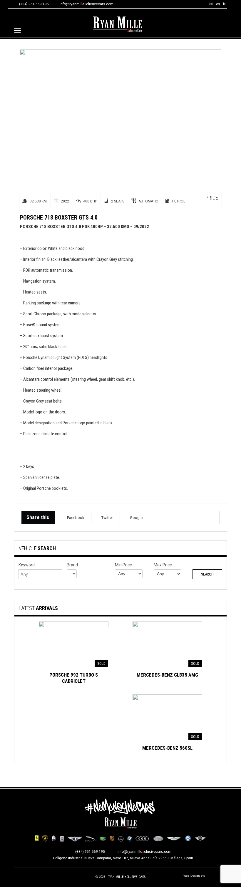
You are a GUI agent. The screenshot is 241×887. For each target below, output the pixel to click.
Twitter (107, 517)
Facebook (75, 517)
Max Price (163, 565)
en (211, 4)
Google (136, 517)
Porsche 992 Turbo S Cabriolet (73, 678)
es (218, 4)
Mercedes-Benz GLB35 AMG (167, 675)
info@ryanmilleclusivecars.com (86, 4)
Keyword (27, 565)
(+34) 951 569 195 (90, 852)
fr (224, 4)
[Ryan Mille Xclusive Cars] (117, 24)
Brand (72, 565)
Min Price (123, 565)
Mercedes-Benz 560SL (167, 748)
